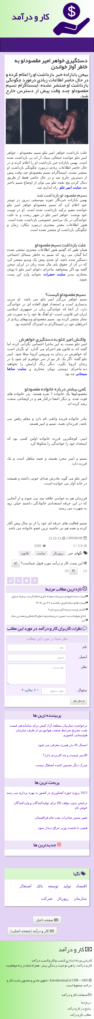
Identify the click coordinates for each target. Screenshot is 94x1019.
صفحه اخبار (45, 920)
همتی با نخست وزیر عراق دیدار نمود (62, 828)
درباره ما (86, 1003)
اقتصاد (81, 886)
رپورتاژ (58, 553)
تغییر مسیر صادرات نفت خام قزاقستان (61, 817)
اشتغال (25, 886)
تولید (67, 886)
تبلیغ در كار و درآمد (79, 1009)
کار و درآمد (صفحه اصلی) (30, 931)
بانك (39, 886)
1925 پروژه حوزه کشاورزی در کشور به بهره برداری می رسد (47, 793)
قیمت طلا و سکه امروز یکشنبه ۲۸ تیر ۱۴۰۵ (61, 603)
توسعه (53, 886)
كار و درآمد (30, 16)
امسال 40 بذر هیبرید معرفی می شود (62, 745)
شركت (46, 898)
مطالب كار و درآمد (80, 1015)
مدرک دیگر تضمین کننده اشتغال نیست (61, 765)
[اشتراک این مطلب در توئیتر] (26, 580)
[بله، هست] (16, 563)
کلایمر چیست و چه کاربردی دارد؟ (67, 609)
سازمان (80, 898)
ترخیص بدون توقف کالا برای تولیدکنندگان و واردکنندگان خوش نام (50, 805)
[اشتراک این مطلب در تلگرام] (10, 580)
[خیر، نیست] (73, 571)
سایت (41, 553)
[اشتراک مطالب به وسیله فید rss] (18, 580)
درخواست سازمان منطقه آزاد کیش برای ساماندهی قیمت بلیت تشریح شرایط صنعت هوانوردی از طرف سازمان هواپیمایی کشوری (48, 730)
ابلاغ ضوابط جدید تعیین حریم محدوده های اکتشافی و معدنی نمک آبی (48, 618)
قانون (25, 553)
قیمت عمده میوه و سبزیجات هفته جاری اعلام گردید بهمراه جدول (48, 596)
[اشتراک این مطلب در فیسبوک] (34, 580)
